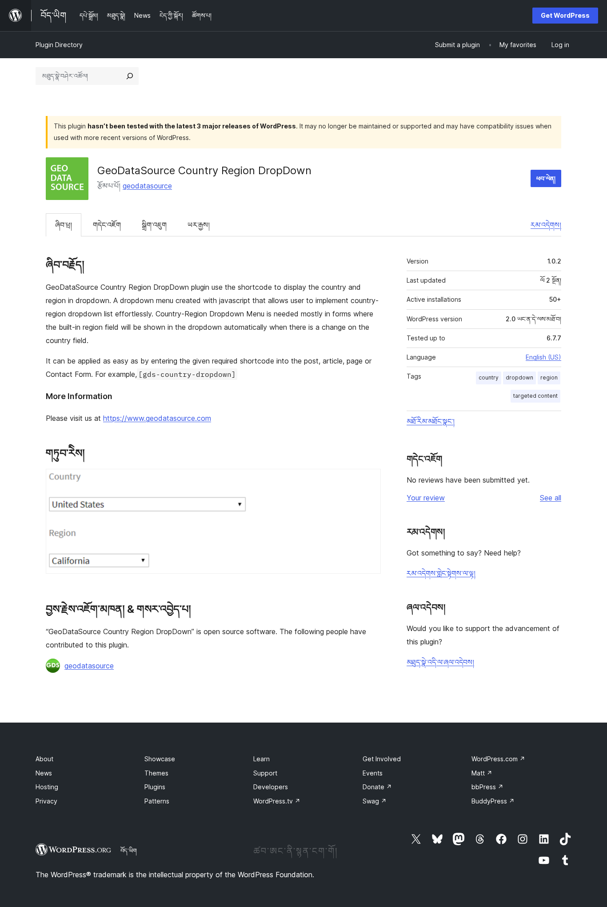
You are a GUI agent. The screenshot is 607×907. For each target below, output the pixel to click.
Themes (156, 773)
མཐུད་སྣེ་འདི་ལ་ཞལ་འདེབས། (440, 662)
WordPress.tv (276, 801)
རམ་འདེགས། (546, 224)
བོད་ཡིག (128, 850)
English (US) (543, 357)
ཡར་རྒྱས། (199, 224)
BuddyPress (493, 801)
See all (550, 497)
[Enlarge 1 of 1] (368, 480)
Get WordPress (565, 15)
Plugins (154, 787)
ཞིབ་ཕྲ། (63, 224)
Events (373, 773)
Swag (375, 801)
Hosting (47, 787)
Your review (426, 497)
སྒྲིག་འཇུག (154, 224)
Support (265, 773)
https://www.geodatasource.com (157, 418)
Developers (270, 787)
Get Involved (382, 759)
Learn (261, 759)
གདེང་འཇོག (107, 224)
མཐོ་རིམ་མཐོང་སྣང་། (431, 421)
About (44, 759)
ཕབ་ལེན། (545, 178)
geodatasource (147, 185)
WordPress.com (498, 759)
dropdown (519, 377)
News (44, 773)
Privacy (46, 801)
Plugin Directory (59, 44)
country (489, 377)
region (549, 377)
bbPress (487, 787)
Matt (481, 773)
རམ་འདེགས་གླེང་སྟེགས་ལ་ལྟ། (441, 573)
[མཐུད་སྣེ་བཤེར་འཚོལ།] (130, 76)
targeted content (535, 395)
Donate (377, 787)
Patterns (156, 801)
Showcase (159, 759)
